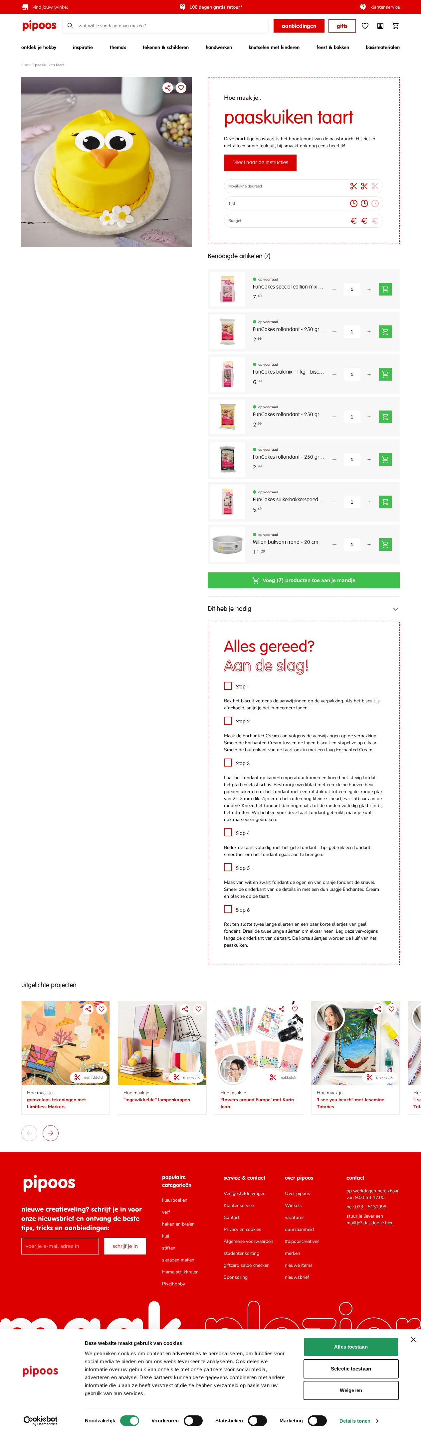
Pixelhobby (173, 1284)
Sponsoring (236, 1277)
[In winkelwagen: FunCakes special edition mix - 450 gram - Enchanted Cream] (385, 289)
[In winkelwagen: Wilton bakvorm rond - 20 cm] (385, 544)
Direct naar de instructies (260, 163)
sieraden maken (178, 1260)
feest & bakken (332, 47)
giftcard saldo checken (247, 1265)
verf (166, 1212)
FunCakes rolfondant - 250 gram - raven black (288, 457)
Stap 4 (243, 833)
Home (26, 64)
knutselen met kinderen (274, 47)
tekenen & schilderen (166, 47)
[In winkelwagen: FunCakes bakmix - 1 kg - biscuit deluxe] (385, 374)
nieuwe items (299, 1265)
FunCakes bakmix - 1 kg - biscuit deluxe (288, 372)
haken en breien (178, 1224)
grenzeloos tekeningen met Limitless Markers (56, 1103)
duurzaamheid (299, 1229)
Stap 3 (243, 764)
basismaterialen (383, 47)
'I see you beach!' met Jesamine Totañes (350, 1103)
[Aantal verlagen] (334, 289)
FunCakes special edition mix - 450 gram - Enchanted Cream (288, 287)
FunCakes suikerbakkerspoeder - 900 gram (288, 500)
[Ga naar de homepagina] (39, 26)
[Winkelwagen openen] (396, 26)
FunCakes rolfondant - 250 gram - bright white (288, 329)
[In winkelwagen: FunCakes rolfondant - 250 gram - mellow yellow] (385, 417)
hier (389, 1223)
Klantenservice (239, 1205)
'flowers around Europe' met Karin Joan (257, 1103)
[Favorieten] (365, 26)
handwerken (219, 47)
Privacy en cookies (242, 1229)
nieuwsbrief (297, 1277)
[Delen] (167, 87)
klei (165, 1236)
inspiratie (83, 47)
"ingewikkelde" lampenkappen (156, 1100)
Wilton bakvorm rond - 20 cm (285, 542)
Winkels (293, 1205)
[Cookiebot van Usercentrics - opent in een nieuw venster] (40, 1421)
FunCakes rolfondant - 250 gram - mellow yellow (288, 415)
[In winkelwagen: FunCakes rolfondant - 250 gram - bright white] (385, 331)
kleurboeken (174, 1200)
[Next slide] (51, 1133)
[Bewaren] (181, 87)
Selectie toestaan (351, 1369)
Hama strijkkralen (180, 1272)
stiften (168, 1248)
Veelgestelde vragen (245, 1193)
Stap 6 (243, 910)
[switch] (193, 1420)
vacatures (295, 1217)
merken (292, 1253)
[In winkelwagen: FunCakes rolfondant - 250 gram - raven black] (385, 459)
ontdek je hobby (38, 47)
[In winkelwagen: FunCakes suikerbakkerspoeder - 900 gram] (385, 502)
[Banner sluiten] (413, 1339)
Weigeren (351, 1390)
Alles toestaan (350, 1347)
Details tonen (354, 1421)
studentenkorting (241, 1253)
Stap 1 (242, 687)
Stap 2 (243, 722)
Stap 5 (243, 868)
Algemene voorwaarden (248, 1241)
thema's (118, 47)
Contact (232, 1217)
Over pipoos (297, 1193)
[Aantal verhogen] (369, 289)
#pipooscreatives (302, 1241)
